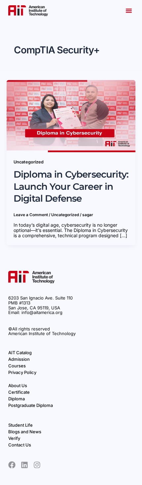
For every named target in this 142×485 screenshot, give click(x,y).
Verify (14, 438)
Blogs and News (24, 431)
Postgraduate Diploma (30, 405)
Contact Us (19, 444)
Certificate (19, 392)
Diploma (16, 398)
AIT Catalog (20, 352)
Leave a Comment (31, 215)
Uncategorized (29, 161)
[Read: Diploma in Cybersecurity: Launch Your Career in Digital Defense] (71, 115)
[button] (129, 10)
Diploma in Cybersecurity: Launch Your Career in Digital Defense (71, 186)
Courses (17, 365)
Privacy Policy (22, 372)
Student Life (20, 425)
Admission (19, 359)
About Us (17, 385)
